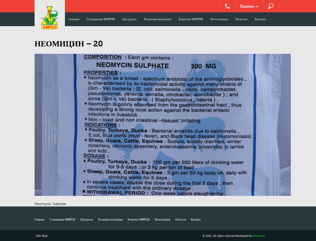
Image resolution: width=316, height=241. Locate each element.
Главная (73, 19)
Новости (241, 19)
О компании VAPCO (101, 19)
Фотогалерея (219, 19)
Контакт (260, 19)
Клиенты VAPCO (191, 19)
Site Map (42, 236)
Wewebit (259, 236)
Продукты (129, 19)
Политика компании (157, 19)
